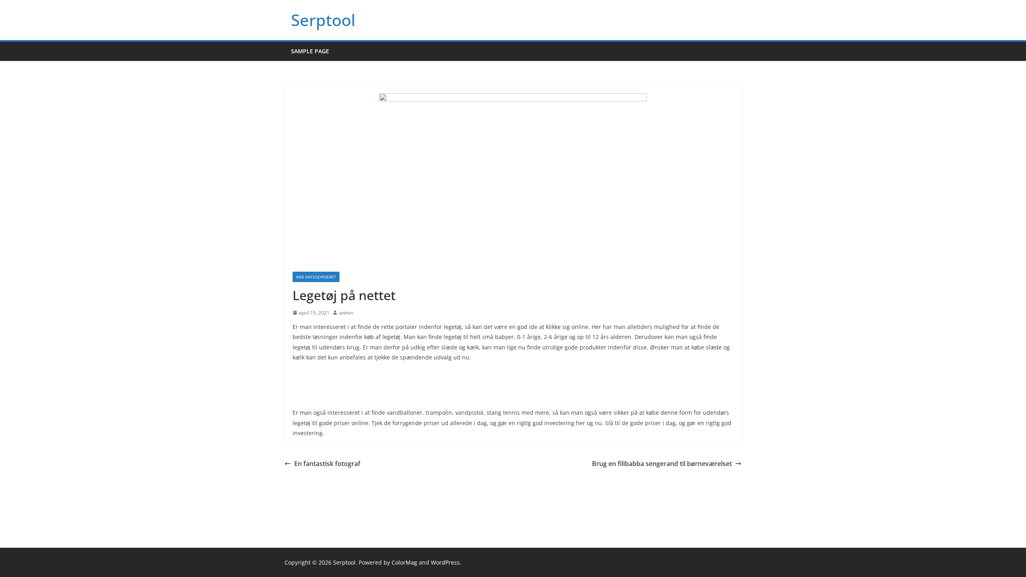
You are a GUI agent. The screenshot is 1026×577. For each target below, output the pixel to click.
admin (346, 312)
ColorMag (404, 562)
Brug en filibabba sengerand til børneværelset (662, 463)
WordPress (445, 562)
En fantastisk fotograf (327, 463)
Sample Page (310, 51)
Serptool (323, 20)
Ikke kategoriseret (316, 277)
